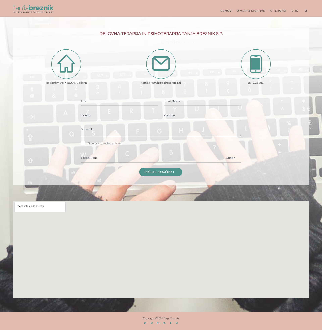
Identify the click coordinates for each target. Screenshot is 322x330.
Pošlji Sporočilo (158, 172)
